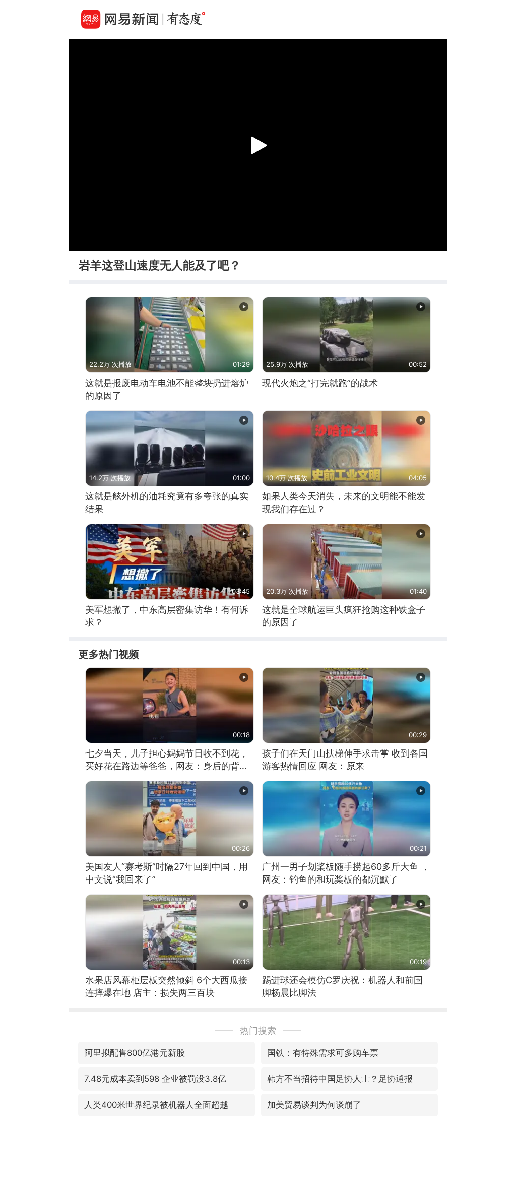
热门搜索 (258, 1030)
